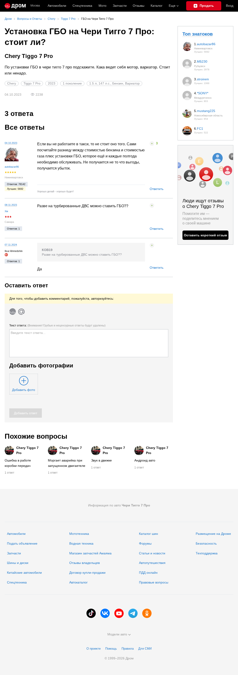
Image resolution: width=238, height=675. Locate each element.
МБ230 (202, 61)
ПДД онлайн (148, 572)
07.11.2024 (11, 244)
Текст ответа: (57, 325)
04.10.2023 (11, 143)
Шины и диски (17, 563)
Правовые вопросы (153, 582)
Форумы (145, 543)
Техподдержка (207, 553)
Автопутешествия (152, 563)
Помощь (111, 648)
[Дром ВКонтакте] (105, 613)
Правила (128, 648)
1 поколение (72, 83)
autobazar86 (12, 166)
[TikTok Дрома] (91, 613)
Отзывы (138, 5)
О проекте (93, 648)
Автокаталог (78, 582)
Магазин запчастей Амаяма (90, 553)
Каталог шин (148, 534)
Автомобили (57, 5)
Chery (11, 83)
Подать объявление (22, 543)
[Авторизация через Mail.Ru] (21, 311)
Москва (35, 5)
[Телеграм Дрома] (133, 613)
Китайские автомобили (24, 572)
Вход (229, 5)
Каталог (156, 5)
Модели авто (117, 634)
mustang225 (206, 111)
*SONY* (202, 93)
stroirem (203, 79)
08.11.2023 (11, 205)
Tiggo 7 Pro (31, 83)
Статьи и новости (152, 553)
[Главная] (15, 6)
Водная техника (81, 543)
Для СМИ (145, 648)
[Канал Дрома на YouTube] (119, 613)
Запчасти (120, 5)
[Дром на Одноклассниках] (147, 613)
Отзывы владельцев (84, 563)
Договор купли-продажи (87, 572)
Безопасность (206, 543)
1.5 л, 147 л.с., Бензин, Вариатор (114, 83)
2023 (51, 83)
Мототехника (79, 534)
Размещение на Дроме (213, 534)
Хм (6, 211)
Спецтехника (17, 582)
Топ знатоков (197, 34)
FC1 (200, 128)
